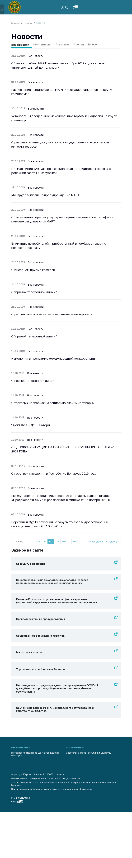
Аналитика (63, 44)
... (32, 541)
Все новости (20, 44)
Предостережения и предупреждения (40, 619)
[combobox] (15, 7)
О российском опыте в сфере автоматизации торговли (51, 314)
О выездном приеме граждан (33, 270)
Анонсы (79, 44)
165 (75, 541)
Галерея (93, 44)
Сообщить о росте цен (30, 563)
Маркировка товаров (29, 652)
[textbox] (15, 7)
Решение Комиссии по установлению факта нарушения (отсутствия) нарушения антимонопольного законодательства (56, 601)
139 (64, 541)
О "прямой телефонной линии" (34, 292)
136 (44, 541)
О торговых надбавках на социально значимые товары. (52, 403)
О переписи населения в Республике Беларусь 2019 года (53, 473)
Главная (15, 23)
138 (57, 541)
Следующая (112, 541)
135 (38, 541)
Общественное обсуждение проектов (40, 635)
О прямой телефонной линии (32, 380)
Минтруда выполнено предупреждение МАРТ (45, 195)
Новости (28, 23)
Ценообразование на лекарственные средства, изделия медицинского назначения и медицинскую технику (52, 581)
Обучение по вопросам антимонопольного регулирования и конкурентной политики (55, 709)
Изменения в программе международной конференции (53, 358)
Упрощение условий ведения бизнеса (40, 669)
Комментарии (42, 44)
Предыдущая (96, 541)
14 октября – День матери (30, 425)
